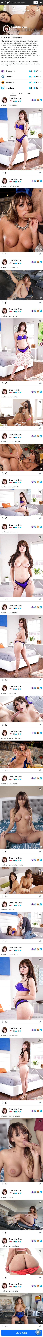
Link (17, 30)
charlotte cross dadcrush (9, 267)
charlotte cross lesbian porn (10, 441)
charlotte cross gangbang (10, 1246)
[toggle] (38, 1332)
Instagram (22, 71)
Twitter (22, 77)
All (13, 93)
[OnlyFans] (41, 100)
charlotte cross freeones (9, 532)
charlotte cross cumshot (9, 612)
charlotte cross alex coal (9, 316)
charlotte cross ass (7, 910)
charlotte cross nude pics (9, 954)
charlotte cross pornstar (9, 1035)
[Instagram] (33, 100)
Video (29, 93)
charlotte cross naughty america (12, 865)
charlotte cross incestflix (9, 397)
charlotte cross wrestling (9, 105)
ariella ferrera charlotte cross (11, 738)
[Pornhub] (38, 100)
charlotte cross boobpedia (10, 487)
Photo (20, 93)
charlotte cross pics (7, 1197)
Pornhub (22, 82)
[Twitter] (35, 100)
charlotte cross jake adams (10, 186)
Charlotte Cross (15, 98)
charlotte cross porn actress (10, 1116)
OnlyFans (22, 88)
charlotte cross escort (8, 693)
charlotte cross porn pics (9, 1291)
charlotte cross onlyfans (9, 784)
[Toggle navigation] (2, 2)
